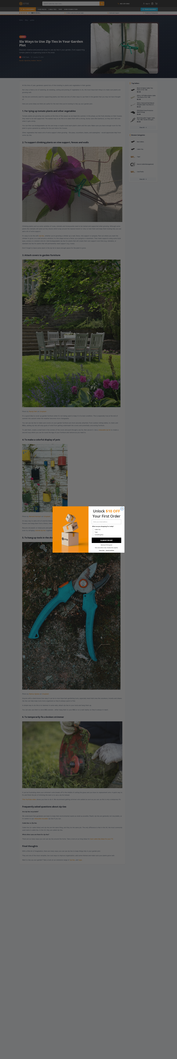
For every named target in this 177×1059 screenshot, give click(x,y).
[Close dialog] (122, 508)
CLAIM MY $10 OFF (106, 540)
